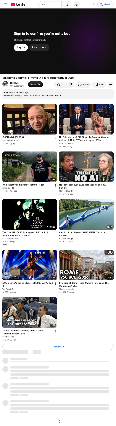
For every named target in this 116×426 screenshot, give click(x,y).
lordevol (14, 82)
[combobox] (51, 4)
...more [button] (57, 95)
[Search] (66, 4)
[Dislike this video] (70, 85)
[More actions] (111, 85)
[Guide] (5, 4)
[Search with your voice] (77, 4)
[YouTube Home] (17, 4)
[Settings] (93, 4)
